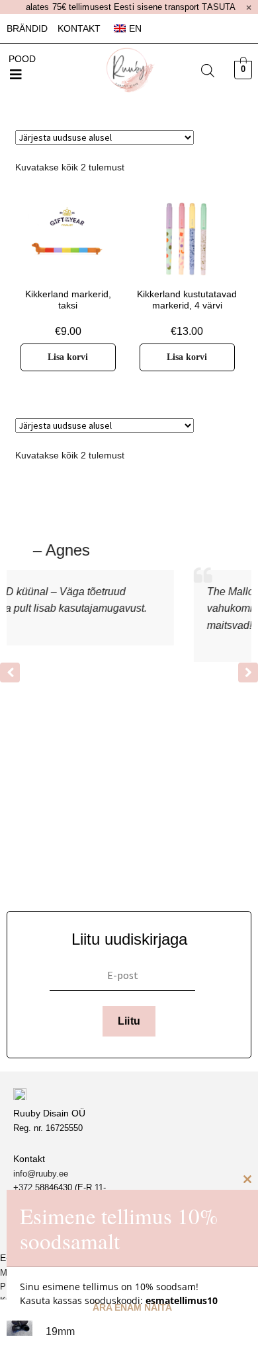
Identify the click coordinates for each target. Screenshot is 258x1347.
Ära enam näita (132, 1307)
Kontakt (79, 28)
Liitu (129, 1021)
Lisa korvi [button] (68, 357)
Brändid (27, 28)
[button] (15, 74)
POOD (22, 59)
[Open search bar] (207, 70)
